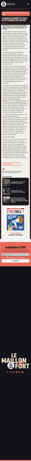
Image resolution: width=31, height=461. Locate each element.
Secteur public (17, 162)
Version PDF (11, 235)
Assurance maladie (7, 164)
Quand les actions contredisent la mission (18, 191)
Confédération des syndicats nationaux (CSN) (13, 165)
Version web (19, 235)
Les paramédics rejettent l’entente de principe (18, 182)
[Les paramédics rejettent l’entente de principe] (6, 182)
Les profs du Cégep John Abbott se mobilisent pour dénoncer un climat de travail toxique (19, 200)
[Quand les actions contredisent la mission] (6, 191)
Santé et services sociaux (8, 162)
